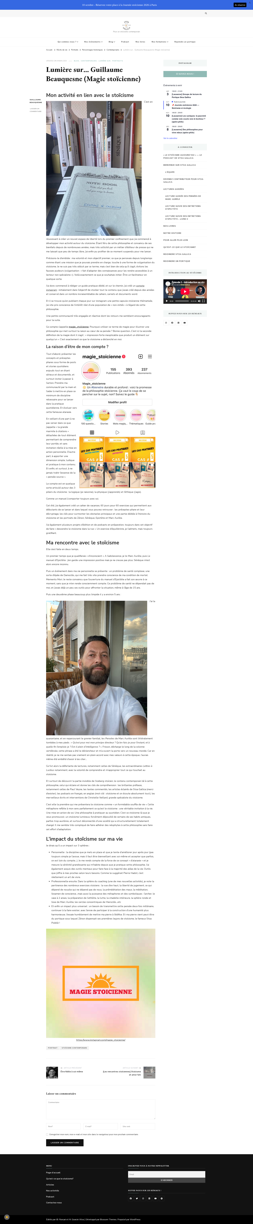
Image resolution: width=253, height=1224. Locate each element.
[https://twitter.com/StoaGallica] (137, 1198)
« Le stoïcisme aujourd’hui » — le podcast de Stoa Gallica (182, 156)
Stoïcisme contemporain (74, 1048)
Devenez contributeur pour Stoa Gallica (183, 180)
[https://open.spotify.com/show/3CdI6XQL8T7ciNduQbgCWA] (161, 1198)
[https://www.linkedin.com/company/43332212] (178, 322)
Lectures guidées (173, 189)
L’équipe (170, 172)
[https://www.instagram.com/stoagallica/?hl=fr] (166, 322)
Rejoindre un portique (185, 42)
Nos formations (159, 42)
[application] (185, 291)
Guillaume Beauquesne (35, 101)
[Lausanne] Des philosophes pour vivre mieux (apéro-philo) (187, 131)
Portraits (117, 61)
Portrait (53, 1048)
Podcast (125, 42)
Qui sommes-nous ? (67, 42)
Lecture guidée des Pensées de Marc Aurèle (183, 197)
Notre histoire (172, 233)
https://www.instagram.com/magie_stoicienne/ (100, 1040)
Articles (50, 1184)
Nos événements (92, 42)
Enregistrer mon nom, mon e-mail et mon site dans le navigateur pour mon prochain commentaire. (93, 1134)
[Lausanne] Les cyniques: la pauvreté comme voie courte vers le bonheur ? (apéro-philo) (189, 118)
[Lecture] (167, 301)
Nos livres (140, 42)
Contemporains (89, 61)
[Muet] (199, 301)
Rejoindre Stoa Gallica (177, 254)
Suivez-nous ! (186, 74)
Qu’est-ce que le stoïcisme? (179, 247)
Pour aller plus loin (175, 240)
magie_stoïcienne (79, 326)
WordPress (135, 1219)
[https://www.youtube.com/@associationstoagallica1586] (184, 322)
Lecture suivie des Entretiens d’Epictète (183, 207)
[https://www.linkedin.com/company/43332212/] (149, 1198)
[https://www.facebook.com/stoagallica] (172, 322)
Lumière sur (104, 61)
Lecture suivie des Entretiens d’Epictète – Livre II (183, 217)
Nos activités (52, 1190)
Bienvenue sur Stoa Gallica (179, 165)
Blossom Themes (108, 1219)
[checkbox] (6, 1217)
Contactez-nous (54, 1202)
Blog (111, 42)
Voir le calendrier (170, 138)
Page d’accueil (53, 1172)
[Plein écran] (203, 301)
